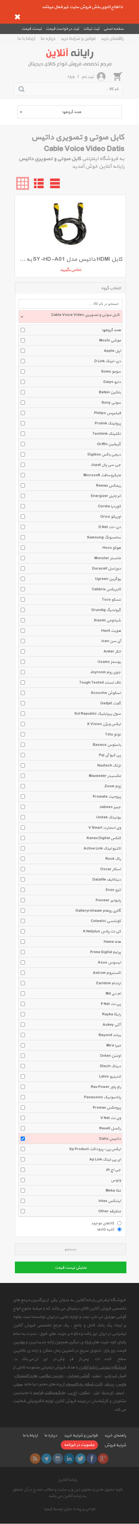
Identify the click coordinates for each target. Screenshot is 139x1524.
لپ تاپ (110, 1376)
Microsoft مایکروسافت (102, 475)
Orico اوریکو (110, 517)
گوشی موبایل (78, 1376)
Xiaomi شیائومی (107, 620)
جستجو (70, 1249)
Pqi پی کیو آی (110, 755)
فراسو (38, 1393)
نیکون (84, 1393)
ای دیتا (107, 1393)
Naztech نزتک (109, 765)
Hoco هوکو (111, 548)
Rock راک (113, 859)
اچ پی (72, 1393)
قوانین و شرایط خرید (78, 38)
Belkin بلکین (110, 392)
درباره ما (48, 38)
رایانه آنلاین (67, 1480)
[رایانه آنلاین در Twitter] (80, 1458)
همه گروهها (111, 330)
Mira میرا (113, 1045)
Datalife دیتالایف (106, 880)
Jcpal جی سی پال (106, 465)
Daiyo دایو (112, 382)
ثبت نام (88, 77)
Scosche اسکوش (106, 693)
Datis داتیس (110, 1139)
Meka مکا (113, 1191)
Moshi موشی (110, 340)
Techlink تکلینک (106, 434)
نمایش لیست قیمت (71, 1268)
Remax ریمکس (108, 486)
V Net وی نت (110, 1118)
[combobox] (69, 111)
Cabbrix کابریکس (106, 589)
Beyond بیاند (110, 1035)
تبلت (96, 1376)
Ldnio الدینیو (110, 1077)
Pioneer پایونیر (108, 900)
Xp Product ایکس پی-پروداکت (95, 1149)
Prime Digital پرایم (105, 952)
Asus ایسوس (109, 962)
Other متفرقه (109, 1211)
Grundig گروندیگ (106, 610)
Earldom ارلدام (108, 983)
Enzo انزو (113, 890)
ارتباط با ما (26, 38)
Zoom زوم (112, 786)
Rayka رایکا (111, 1014)
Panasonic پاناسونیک (102, 1097)
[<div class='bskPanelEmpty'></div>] (117, 76)
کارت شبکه (93, 1384)
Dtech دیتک (110, 1066)
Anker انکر (112, 651)
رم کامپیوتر (74, 1384)
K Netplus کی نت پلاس (102, 931)
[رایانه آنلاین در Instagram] (58, 1458)
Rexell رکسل (110, 1128)
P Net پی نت (111, 1004)
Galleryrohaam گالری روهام (98, 911)
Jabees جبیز (110, 807)
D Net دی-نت (110, 527)
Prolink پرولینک (108, 423)
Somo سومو (111, 372)
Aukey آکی (111, 1025)
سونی (18, 1384)
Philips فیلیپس (107, 413)
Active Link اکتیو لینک (102, 848)
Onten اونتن (110, 1056)
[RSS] (35, 1458)
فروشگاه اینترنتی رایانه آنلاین (102, 1367)
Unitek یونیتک (108, 817)
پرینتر (109, 1384)
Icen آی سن (111, 641)
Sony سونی (111, 403)
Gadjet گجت (110, 703)
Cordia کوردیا (109, 506)
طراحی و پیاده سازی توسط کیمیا (69, 1509)
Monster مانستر (107, 558)
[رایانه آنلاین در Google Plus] (103, 1458)
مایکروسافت (55, 1393)
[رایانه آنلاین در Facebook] (92, 1458)
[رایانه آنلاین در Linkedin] (69, 1458)
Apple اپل (112, 351)
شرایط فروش (115, 1445)
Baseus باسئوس (107, 745)
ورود (70, 76)
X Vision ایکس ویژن (104, 724)
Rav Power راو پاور (106, 1087)
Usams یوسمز (109, 662)
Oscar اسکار (110, 869)
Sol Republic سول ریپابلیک (97, 714)
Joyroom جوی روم (106, 672)
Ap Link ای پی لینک (105, 1159)
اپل (96, 1393)
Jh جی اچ (113, 1170)
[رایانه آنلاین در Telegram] (46, 1458)
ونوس (116, 1180)
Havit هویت (111, 631)
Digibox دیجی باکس (104, 454)
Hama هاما (112, 942)
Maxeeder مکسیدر (105, 776)
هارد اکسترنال (26, 1376)
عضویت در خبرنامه (79, 1445)
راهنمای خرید (112, 38)
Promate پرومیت (107, 797)
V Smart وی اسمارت (104, 828)
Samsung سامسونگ (104, 537)
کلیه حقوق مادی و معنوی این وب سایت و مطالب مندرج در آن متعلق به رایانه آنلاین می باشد (67, 1492)
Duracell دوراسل (106, 569)
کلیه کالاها (105, 1229)
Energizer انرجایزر (106, 496)
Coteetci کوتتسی (106, 921)
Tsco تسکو (111, 600)
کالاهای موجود (102, 1223)
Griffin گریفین (109, 444)
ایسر (119, 1393)
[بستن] (17, 16)
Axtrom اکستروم (107, 973)
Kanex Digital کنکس (104, 838)
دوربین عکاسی (51, 1376)
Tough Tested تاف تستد (100, 683)
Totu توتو (113, 734)
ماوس (121, 1384)
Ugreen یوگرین (108, 579)
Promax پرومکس (107, 1108)
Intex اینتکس (110, 1201)
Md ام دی (113, 994)
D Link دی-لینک (107, 361)
